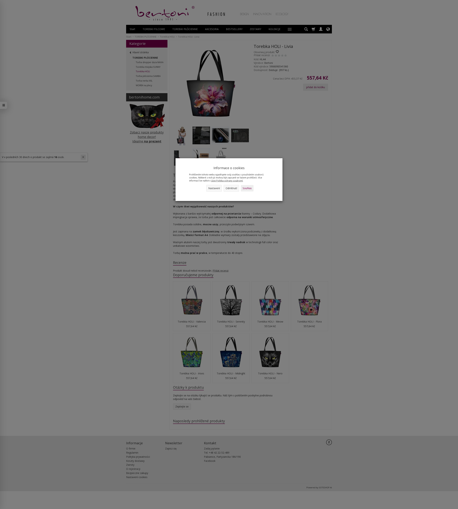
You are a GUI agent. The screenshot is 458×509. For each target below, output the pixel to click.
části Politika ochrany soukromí (227, 180)
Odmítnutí (231, 188)
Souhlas (247, 188)
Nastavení (214, 188)
